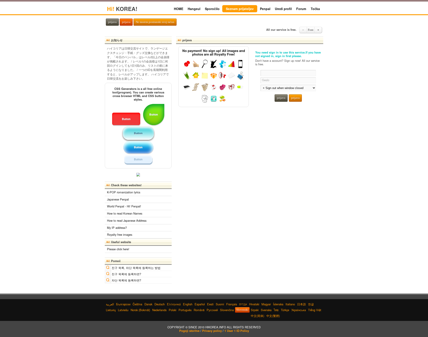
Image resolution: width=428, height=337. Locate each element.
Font (310, 29)
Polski (172, 310)
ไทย (276, 310)
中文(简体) (257, 316)
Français (231, 304)
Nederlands (159, 310)
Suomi (220, 304)
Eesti (210, 304)
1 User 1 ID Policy (236, 331)
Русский (212, 310)
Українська (298, 310)
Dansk (148, 304)
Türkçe (285, 310)
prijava (112, 22)
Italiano (290, 304)
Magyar (266, 304)
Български (123, 304)
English (187, 304)
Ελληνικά (174, 304)
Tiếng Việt (314, 310)
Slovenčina (227, 310)
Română (199, 310)
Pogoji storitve (189, 331)
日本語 (301, 304)
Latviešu (123, 310)
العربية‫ (110, 304)
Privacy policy (212, 331)
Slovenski (242, 309)
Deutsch (159, 304)
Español (200, 304)
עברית (243, 304)
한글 (311, 304)
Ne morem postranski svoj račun (155, 22)
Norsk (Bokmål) (140, 310)
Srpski (255, 310)
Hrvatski (254, 304)
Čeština (137, 304)
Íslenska (278, 304)
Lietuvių (111, 310)
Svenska (266, 310)
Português (185, 310)
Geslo (265, 80)
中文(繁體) (273, 316)
